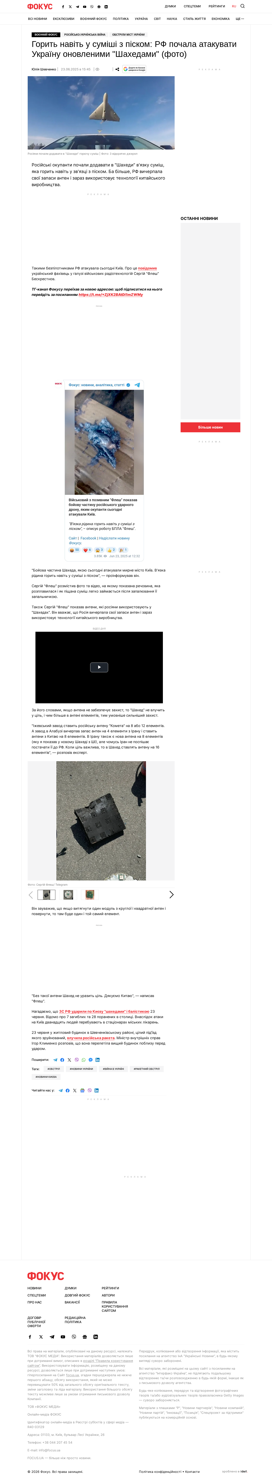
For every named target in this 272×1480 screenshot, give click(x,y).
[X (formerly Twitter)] (70, 6)
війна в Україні (114, 1068)
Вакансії (72, 1302)
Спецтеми (192, 6)
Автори (108, 1295)
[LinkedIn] (106, 6)
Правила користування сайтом (115, 1306)
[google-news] (84, 1337)
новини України (82, 1068)
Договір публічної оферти (36, 1322)
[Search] (242, 6)
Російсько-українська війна (84, 34)
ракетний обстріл (147, 1068)
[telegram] (51, 1337)
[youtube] (62, 1337)
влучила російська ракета (90, 1038)
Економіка (221, 19)
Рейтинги (217, 6)
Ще (238, 19)
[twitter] (40, 1337)
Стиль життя (194, 19)
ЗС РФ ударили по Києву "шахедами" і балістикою (104, 1011)
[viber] (73, 1337)
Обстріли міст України (128, 34)
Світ (157, 19)
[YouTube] (84, 6)
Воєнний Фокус (93, 19)
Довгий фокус (77, 1295)
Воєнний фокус (46, 34)
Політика (121, 19)
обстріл (54, 1068)
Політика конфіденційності (160, 1472)
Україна (141, 19)
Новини (34, 1288)
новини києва (47, 1076)
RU (234, 6)
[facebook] (29, 1337)
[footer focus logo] (45, 1276)
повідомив (147, 268)
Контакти (192, 1472)
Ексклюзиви (63, 19)
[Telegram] (77, 6)
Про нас (34, 1302)
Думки (170, 6)
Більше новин (210, 427)
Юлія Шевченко (44, 69)
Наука (172, 19)
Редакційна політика (75, 1320)
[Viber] (91, 6)
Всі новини (37, 19)
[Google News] (99, 6)
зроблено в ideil (235, 1471)
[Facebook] (63, 6)
